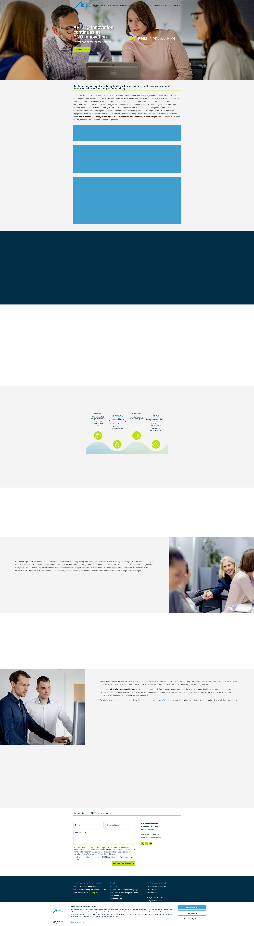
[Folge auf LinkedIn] (146, 843)
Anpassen (191, 913)
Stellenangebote (128, 5)
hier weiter (144, 700)
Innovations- (93, 887)
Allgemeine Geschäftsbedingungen (125, 889)
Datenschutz (116, 896)
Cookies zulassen (192, 907)
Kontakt (114, 887)
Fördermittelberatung (81, 889)
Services (99, 5)
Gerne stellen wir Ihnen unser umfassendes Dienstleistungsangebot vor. (101, 664)
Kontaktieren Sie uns (122, 863)
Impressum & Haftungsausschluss (125, 893)
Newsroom (159, 5)
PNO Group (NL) (93, 893)
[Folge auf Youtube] (150, 843)
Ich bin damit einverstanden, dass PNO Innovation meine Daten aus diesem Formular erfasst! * (104, 858)
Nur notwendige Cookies (192, 919)
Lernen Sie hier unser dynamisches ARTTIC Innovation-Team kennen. (100, 381)
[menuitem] (175, 7)
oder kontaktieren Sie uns (159, 700)
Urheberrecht (116, 899)
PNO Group (120, 367)
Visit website (80, 49)
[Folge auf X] (142, 843)
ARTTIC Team (145, 5)
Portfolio (113, 5)
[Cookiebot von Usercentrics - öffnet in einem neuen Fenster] (58, 922)
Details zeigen (76, 922)
